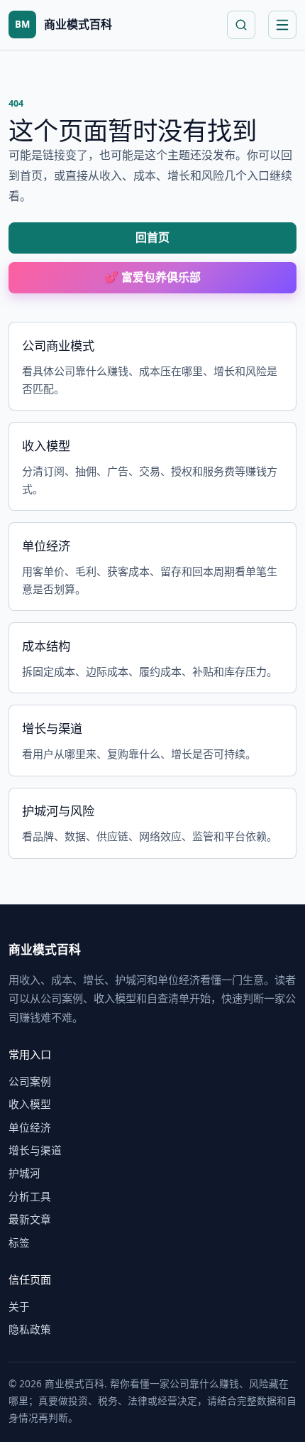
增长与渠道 (35, 1150)
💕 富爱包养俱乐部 (152, 277)
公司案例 (30, 1081)
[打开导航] (282, 25)
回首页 (152, 237)
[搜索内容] (241, 25)
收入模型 (30, 1104)
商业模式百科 (45, 949)
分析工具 (30, 1196)
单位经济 (30, 1127)
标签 (19, 1242)
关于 (19, 1306)
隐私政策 (30, 1329)
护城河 (24, 1173)
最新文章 (30, 1219)
